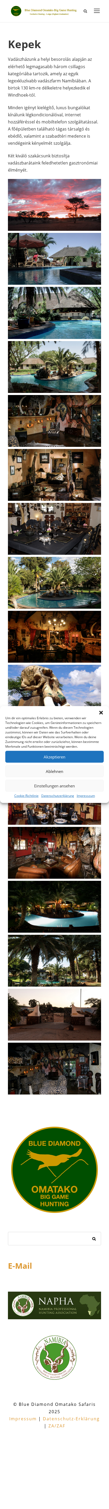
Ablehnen (54, 771)
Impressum (23, 1419)
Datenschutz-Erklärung (71, 1419)
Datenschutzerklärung (57, 795)
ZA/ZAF (56, 1426)
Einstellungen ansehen (54, 785)
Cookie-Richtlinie (26, 795)
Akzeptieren (54, 756)
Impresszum (86, 795)
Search (94, 1238)
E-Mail (20, 1265)
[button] (101, 712)
